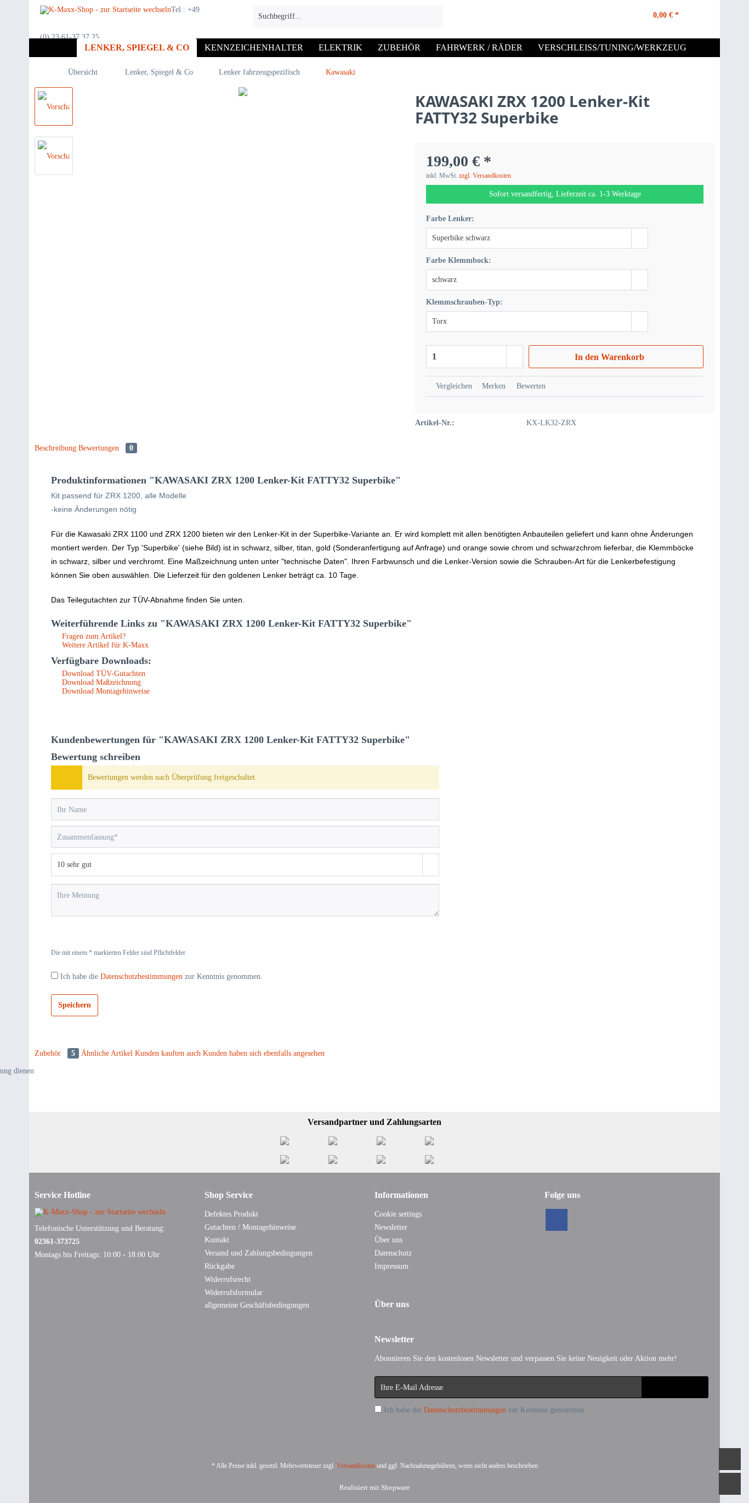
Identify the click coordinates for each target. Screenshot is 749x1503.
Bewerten (530, 386)
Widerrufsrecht (228, 1279)
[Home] (66, 47)
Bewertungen (105, 448)
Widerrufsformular (234, 1292)
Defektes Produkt (231, 1214)
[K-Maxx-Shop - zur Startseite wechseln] (105, 19)
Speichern (74, 1005)
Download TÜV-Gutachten (102, 673)
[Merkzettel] (587, 16)
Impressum (391, 1266)
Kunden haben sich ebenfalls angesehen (264, 1053)
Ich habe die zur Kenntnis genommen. (161, 976)
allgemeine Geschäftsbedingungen (257, 1305)
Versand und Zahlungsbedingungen (259, 1253)
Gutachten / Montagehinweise (250, 1227)
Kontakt (217, 1240)
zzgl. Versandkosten (485, 175)
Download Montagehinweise (105, 691)
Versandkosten (356, 1466)
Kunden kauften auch (168, 1053)
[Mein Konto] (611, 16)
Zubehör (55, 1053)
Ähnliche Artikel (107, 1053)
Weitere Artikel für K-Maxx (104, 645)
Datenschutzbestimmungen (141, 976)
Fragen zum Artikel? (93, 636)
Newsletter (390, 1227)
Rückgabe (220, 1266)
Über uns (388, 1240)
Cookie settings (398, 1214)
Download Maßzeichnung (100, 682)
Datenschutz (393, 1253)
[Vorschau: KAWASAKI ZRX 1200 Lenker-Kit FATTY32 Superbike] (54, 106)
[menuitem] (348, 20)
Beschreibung (55, 448)
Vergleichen (453, 386)
